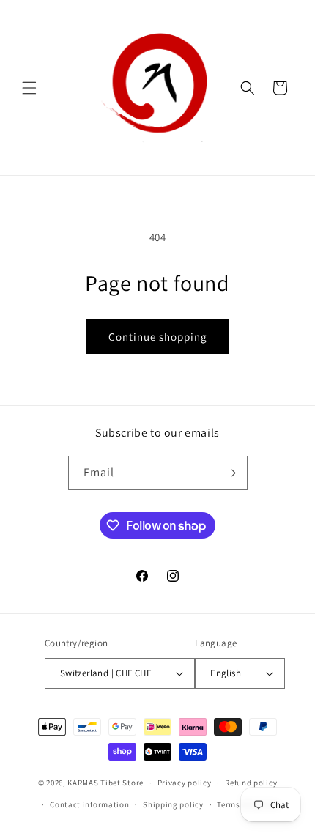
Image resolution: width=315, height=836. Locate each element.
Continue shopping (157, 337)
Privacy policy (185, 782)
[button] (29, 88)
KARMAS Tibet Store (105, 782)
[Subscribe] (231, 473)
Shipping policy (173, 804)
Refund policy (251, 782)
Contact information (89, 804)
